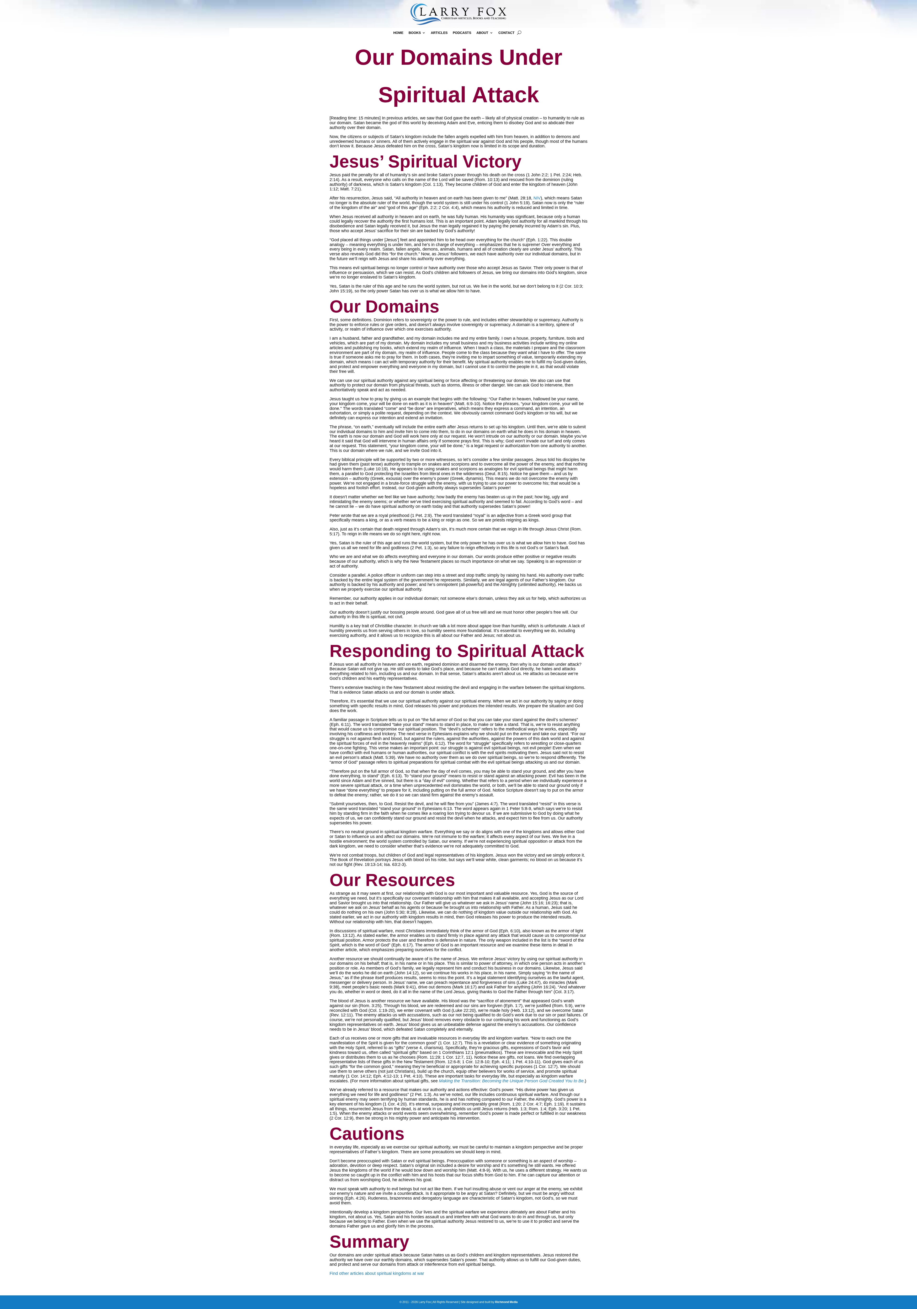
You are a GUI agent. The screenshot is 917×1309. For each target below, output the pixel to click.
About (482, 33)
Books (415, 33)
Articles (439, 33)
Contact (506, 33)
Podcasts (462, 33)
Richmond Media (506, 1302)
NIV (537, 198)
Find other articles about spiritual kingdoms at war (377, 1273)
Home (398, 33)
